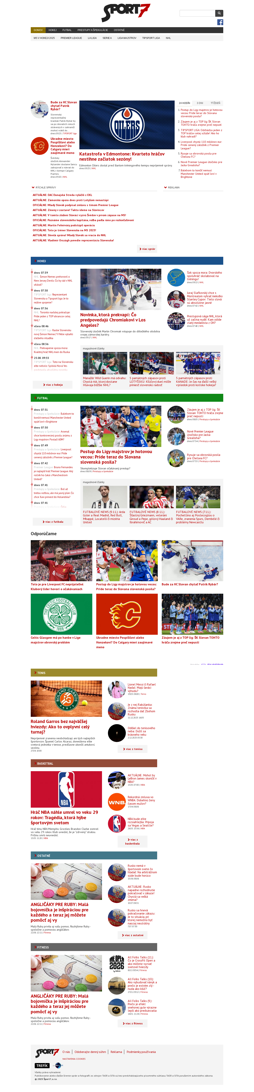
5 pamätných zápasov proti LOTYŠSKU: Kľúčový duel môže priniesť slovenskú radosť (150, 381)
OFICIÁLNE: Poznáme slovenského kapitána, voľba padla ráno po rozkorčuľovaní (83, 220)
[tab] (184, 103)
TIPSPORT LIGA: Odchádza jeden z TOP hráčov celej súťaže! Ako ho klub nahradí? (201, 133)
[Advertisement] (127, 71)
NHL (168, 38)
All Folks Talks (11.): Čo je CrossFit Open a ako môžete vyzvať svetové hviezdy (141, 962)
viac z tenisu (134, 749)
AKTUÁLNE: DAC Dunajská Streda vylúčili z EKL (62, 195)
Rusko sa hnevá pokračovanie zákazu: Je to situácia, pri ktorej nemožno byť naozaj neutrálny (141, 916)
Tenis (41, 673)
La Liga (92, 38)
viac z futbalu (54, 521)
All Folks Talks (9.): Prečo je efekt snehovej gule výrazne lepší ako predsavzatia (142, 1006)
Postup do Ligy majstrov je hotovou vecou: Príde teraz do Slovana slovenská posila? (201, 113)
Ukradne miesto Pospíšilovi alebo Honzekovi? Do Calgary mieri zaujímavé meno (63, 145)
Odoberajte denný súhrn (90, 1052)
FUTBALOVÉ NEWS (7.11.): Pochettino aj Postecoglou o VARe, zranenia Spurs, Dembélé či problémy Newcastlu (197, 517)
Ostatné (119, 30)
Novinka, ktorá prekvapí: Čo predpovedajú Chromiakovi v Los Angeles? (113, 320)
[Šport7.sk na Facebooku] (220, 22)
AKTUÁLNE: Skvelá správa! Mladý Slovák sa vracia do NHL (69, 235)
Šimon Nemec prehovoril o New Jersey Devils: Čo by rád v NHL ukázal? (53, 280)
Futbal (67, 30)
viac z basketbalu (132, 841)
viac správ (148, 249)
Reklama (116, 1052)
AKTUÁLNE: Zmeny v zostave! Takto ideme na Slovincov (68, 210)
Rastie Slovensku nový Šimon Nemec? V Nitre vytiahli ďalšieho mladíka (53, 334)
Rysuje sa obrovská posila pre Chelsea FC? (198, 155)
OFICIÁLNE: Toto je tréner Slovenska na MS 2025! (64, 230)
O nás (66, 1052)
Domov (38, 30)
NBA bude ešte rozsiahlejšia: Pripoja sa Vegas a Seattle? (141, 822)
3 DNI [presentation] (200, 103)
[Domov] (126, 13)
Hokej (53, 30)
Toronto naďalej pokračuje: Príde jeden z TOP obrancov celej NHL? (52, 316)
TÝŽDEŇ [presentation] (215, 103)
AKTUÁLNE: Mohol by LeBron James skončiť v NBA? (142, 778)
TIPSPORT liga (151, 38)
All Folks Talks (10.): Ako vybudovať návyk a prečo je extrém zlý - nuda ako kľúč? (142, 984)
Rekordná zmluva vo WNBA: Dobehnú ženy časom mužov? (141, 800)
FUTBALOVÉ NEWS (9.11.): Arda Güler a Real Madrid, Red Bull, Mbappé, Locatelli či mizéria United (104, 517)
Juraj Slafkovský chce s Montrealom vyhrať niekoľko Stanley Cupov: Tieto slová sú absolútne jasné (205, 298)
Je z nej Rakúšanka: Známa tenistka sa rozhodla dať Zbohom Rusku (141, 709)
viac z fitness (134, 1023)
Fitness (47, 932)
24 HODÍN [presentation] (184, 103)
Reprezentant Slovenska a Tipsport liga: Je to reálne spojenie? (51, 298)
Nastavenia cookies (74, 1058)
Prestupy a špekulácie (93, 30)
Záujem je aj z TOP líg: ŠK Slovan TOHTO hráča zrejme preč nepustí (201, 123)
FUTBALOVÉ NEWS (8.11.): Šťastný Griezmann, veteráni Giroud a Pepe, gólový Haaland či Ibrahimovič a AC (151, 517)
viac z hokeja (54, 384)
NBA (46, 838)
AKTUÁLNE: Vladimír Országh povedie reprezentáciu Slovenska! (73, 240)
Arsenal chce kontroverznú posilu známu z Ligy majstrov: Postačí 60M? (53, 435)
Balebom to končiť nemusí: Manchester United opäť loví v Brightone (198, 174)
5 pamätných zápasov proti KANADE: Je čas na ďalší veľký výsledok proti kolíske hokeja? (196, 381)
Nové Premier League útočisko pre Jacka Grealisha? (201, 163)
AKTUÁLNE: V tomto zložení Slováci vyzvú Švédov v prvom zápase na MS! (79, 215)
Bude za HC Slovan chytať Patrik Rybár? (64, 105)
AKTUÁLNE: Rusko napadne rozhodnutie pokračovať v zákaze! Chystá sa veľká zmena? (141, 893)
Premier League (71, 38)
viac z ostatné (134, 935)
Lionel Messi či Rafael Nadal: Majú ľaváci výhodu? (142, 688)
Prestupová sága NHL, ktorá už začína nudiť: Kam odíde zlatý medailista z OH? (204, 319)
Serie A (107, 38)
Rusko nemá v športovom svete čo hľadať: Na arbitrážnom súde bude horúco (142, 870)
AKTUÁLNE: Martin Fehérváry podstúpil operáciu (64, 225)
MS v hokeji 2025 (44, 38)
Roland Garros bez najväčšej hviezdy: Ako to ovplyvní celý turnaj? (60, 726)
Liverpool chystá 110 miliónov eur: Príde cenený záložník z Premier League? (201, 145)
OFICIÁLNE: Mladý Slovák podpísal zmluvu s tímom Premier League (75, 205)
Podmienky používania (141, 1052)
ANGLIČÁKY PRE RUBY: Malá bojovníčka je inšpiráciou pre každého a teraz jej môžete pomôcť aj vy (60, 912)
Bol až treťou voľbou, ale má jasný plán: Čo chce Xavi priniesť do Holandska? (54, 493)
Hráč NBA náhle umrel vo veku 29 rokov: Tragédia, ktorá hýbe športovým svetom (64, 817)
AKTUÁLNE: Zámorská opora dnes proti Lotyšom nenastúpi (71, 200)
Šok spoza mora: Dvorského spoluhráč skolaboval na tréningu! (204, 276)
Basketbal (45, 763)
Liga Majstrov (127, 38)
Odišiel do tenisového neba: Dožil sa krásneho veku (141, 731)
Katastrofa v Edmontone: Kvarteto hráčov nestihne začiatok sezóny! (121, 156)
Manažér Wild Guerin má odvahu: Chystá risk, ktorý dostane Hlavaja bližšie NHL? (104, 381)
